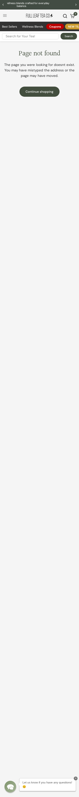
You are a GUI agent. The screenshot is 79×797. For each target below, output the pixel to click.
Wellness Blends (32, 26)
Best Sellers (9, 26)
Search (69, 36)
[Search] (65, 16)
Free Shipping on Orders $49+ (48, 4)
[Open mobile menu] (5, 15)
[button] (10, 787)
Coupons (55, 26)
